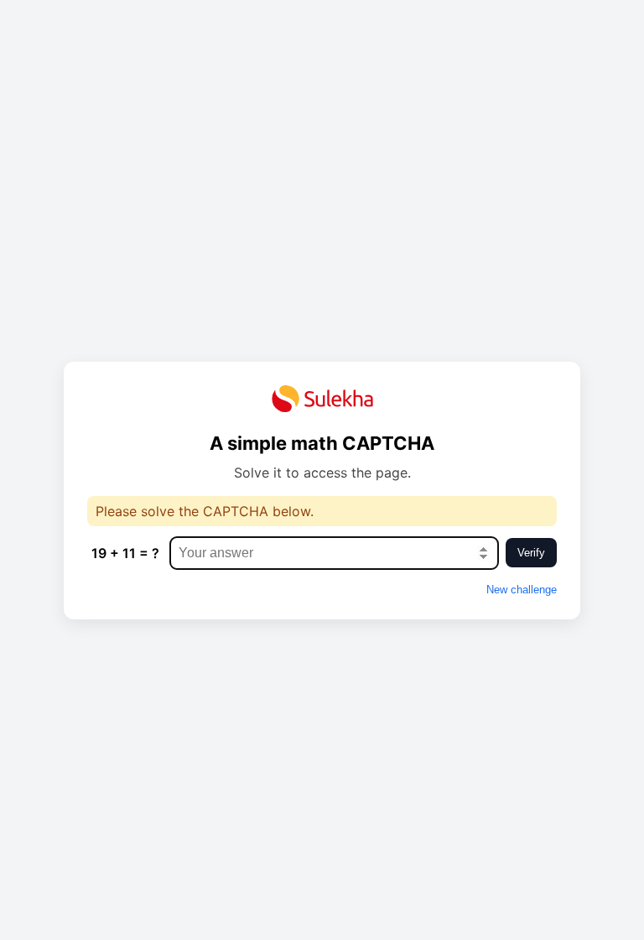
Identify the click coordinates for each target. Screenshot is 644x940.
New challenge (521, 589)
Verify (531, 552)
